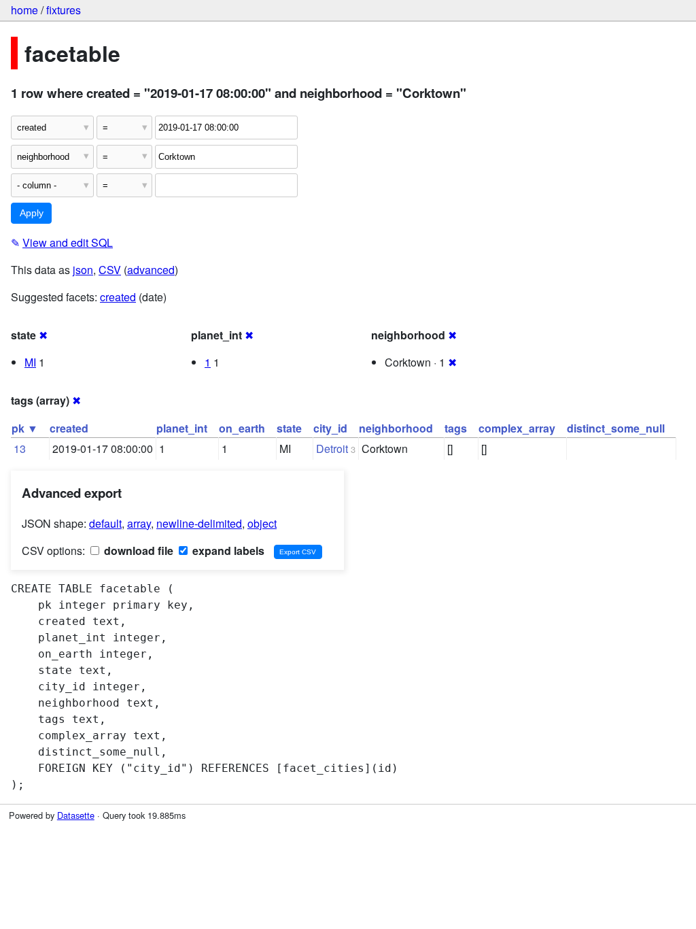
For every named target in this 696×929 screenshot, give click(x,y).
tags (456, 428)
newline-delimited (199, 523)
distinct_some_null (616, 428)
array (139, 523)
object (262, 523)
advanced (151, 269)
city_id (330, 428)
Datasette (75, 815)
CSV (110, 269)
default (105, 523)
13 (20, 448)
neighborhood (396, 428)
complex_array (516, 428)
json (83, 269)
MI (30, 362)
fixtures (63, 10)
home (24, 10)
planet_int (181, 428)
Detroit (332, 448)
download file (137, 550)
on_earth (242, 428)
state (289, 428)
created (118, 297)
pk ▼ (25, 428)
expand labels (227, 550)
